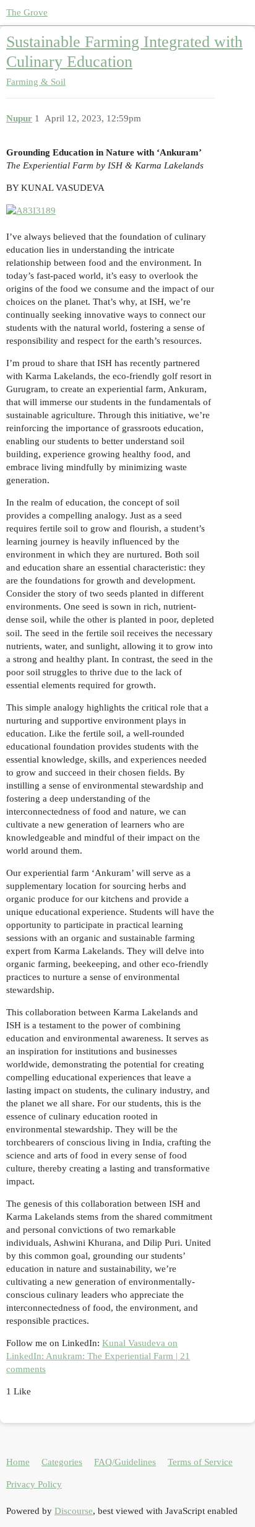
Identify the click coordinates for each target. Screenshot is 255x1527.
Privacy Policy (34, 1484)
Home (18, 1462)
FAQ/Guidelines (125, 1462)
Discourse (73, 1511)
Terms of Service (200, 1462)
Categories (61, 1462)
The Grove (27, 12)
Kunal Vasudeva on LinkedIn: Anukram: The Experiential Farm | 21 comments (98, 1356)
